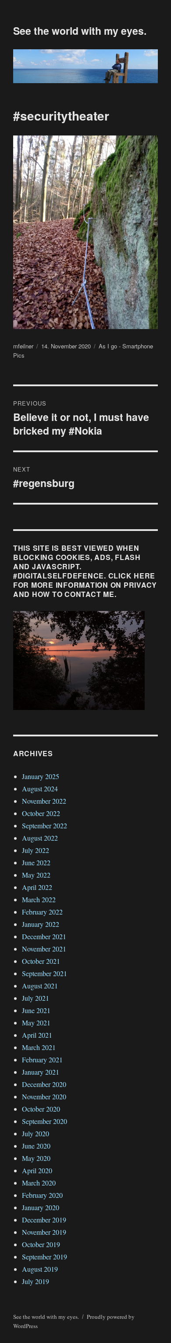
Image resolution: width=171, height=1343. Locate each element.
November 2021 (44, 948)
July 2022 (35, 850)
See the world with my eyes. (79, 30)
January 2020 (40, 1207)
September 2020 (44, 1121)
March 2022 (39, 899)
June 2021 (36, 1010)
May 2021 (36, 1022)
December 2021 (44, 936)
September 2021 (44, 973)
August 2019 (40, 1268)
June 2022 (36, 862)
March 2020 (39, 1182)
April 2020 (37, 1170)
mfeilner (23, 346)
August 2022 (40, 837)
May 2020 (36, 1158)
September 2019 (44, 1256)
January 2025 (40, 776)
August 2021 (40, 985)
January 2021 (40, 1071)
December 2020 (44, 1084)
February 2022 (42, 911)
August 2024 (40, 788)
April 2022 (37, 887)
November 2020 (44, 1096)
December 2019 (44, 1219)
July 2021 (35, 998)
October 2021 (41, 961)
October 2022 (41, 813)
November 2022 (44, 800)
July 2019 (35, 1281)
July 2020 (35, 1133)
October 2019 (41, 1244)
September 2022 (44, 825)
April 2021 (37, 1034)
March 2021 (39, 1047)
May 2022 (36, 874)
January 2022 (40, 924)
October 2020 (41, 1108)
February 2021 (42, 1059)
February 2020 (42, 1195)
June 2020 (36, 1145)
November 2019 (44, 1232)
